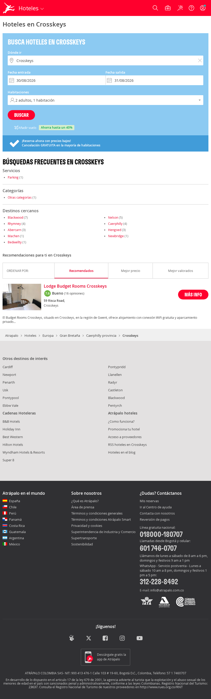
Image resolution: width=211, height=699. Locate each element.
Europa (48, 335)
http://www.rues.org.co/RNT (161, 687)
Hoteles (30, 335)
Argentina (16, 538)
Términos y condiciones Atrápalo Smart (101, 519)
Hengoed (114, 230)
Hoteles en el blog (121, 452)
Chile (12, 507)
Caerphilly (115, 224)
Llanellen (115, 374)
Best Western (13, 437)
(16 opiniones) (74, 293)
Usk (5, 390)
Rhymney (14, 224)
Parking (13, 177)
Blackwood (15, 217)
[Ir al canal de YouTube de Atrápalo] (140, 638)
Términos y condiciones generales (96, 513)
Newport (9, 374)
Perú (12, 513)
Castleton (115, 390)
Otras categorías (20, 197)
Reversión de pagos (155, 520)
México (14, 544)
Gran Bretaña (70, 335)
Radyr (112, 382)
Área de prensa (82, 507)
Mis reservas (149, 501)
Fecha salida (115, 72)
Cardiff (8, 367)
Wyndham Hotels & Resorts (24, 452)
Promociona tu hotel (124, 429)
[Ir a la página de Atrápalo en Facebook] (106, 638)
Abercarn (14, 230)
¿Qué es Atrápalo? (85, 501)
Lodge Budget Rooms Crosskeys (75, 286)
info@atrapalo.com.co (167, 590)
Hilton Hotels (13, 444)
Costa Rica (17, 525)
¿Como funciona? (121, 421)
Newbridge (116, 236)
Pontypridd (117, 367)
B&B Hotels (11, 421)
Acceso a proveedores (125, 437)
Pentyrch (115, 405)
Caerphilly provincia (101, 335)
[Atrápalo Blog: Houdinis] (72, 638)
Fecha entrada (19, 72)
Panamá (15, 519)
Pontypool (11, 397)
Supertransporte (84, 538)
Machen (13, 236)
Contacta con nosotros (157, 513)
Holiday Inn (11, 429)
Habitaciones (18, 92)
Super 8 (8, 460)
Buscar (21, 115)
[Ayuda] (191, 8)
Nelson (113, 217)
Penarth (9, 382)
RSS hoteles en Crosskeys (127, 444)
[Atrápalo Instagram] (123, 638)
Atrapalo (11, 335)
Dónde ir (15, 52)
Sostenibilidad (82, 544)
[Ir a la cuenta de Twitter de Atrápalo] (89, 638)
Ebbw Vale (10, 405)
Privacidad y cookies (86, 525)
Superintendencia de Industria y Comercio (103, 531)
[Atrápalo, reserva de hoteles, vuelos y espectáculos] (9, 8)
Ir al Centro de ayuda (156, 507)
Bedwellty (15, 242)
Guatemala (17, 531)
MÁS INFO (193, 294)
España (14, 501)
